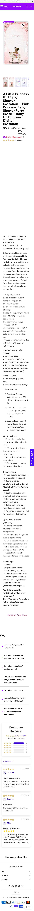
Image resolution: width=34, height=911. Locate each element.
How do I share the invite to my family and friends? (15, 699)
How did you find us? (10, 217)
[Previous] (5, 50)
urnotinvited (12, 897)
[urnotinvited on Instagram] (19, 886)
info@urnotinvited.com (13, 567)
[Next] (26, 50)
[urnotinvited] (16, 6)
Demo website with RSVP (15, 210)
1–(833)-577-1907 (17, 570)
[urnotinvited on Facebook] (9, 886)
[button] (8, 140)
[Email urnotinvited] (22, 886)
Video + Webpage (16, 165)
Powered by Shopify (22, 897)
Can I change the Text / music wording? (13, 667)
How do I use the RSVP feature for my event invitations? (13, 711)
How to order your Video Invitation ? (14, 646)
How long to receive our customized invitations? (14, 657)
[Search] (27, 6)
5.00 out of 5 (20, 736)
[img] (8, 769)
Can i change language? (14, 690)
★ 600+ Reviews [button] (32, 457)
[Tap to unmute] (26, 62)
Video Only (16, 157)
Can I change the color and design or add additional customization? (15, 680)
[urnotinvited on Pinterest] (16, 886)
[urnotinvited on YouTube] (12, 886)
